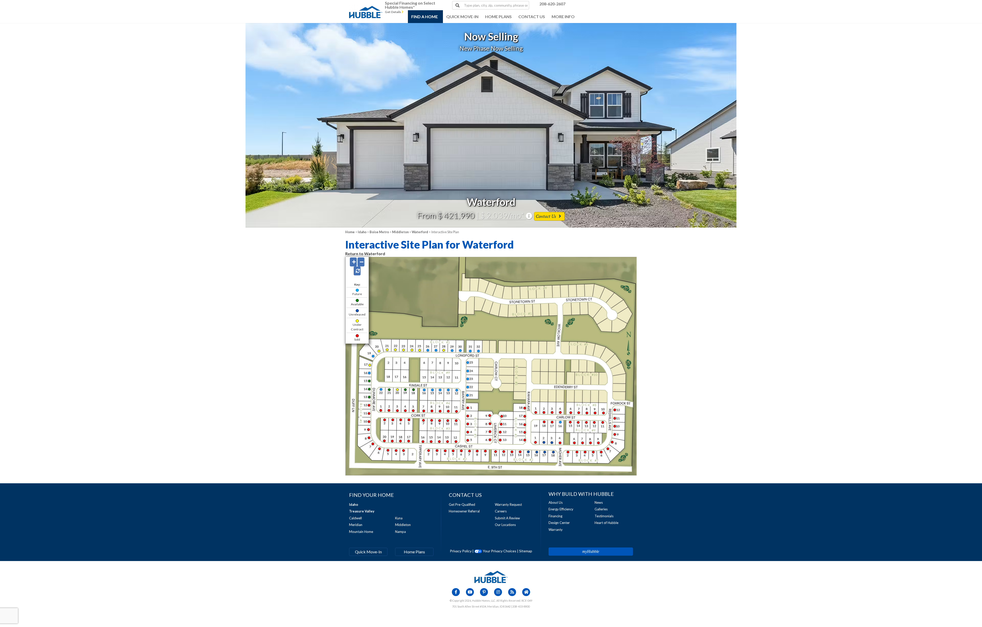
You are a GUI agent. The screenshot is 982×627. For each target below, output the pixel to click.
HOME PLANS (498, 16)
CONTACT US (531, 16)
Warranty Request (508, 504)
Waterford (420, 232)
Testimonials (604, 516)
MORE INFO (563, 16)
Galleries (601, 509)
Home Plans (414, 551)
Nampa (400, 532)
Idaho (362, 232)
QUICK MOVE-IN (462, 16)
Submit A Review (507, 518)
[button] (98, 125)
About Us (556, 502)
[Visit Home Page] (365, 6)
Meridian (355, 525)
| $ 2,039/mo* (501, 215)
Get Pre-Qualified (462, 504)
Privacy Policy (461, 551)
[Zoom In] (353, 261)
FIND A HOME (424, 16)
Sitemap (525, 551)
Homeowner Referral (464, 511)
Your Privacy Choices (499, 551)
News (599, 502)
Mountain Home (361, 532)
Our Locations (505, 525)
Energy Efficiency (561, 509)
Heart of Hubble (606, 523)
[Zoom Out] (361, 261)
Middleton (400, 232)
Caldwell (355, 518)
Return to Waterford (365, 253)
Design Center (559, 523)
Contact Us (546, 216)
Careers (501, 511)
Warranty (556, 530)
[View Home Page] (491, 576)
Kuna (399, 518)
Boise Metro (379, 232)
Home (350, 232)
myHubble (590, 551)
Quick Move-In (368, 551)
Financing (555, 516)
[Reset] (357, 270)
